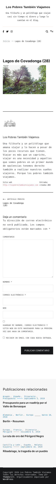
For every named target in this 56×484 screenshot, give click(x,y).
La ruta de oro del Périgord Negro (23, 436)
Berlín (19, 415)
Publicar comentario (37, 350)
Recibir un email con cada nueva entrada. (29, 338)
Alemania (7, 415)
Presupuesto (9, 398)
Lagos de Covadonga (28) (14, 202)
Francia (17, 430)
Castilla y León (11, 445)
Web (4, 308)
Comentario (8, 237)
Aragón (6, 396)
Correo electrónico (14, 295)
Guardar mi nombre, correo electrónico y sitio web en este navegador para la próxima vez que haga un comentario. (27, 328)
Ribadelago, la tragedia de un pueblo (25, 451)
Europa (29, 415)
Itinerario (30, 396)
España (16, 396)
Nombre (7, 282)
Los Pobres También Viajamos (28, 7)
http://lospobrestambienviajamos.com (20, 185)
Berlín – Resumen (13, 421)
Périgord (7, 432)
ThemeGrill (8, 477)
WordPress (8, 479)
